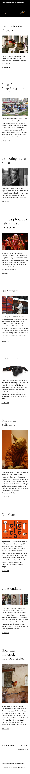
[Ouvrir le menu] (27, 3)
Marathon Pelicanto (9, 422)
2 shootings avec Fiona (14, 160)
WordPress (21, 768)
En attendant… (12, 588)
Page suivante (23, 749)
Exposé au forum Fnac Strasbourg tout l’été (14, 89)
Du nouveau (10, 291)
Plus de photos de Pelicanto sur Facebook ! (14, 223)
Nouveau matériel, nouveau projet (13, 654)
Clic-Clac (8, 515)
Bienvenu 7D (11, 359)
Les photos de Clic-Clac (12, 28)
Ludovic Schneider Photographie (13, 2)
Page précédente (8, 745)
